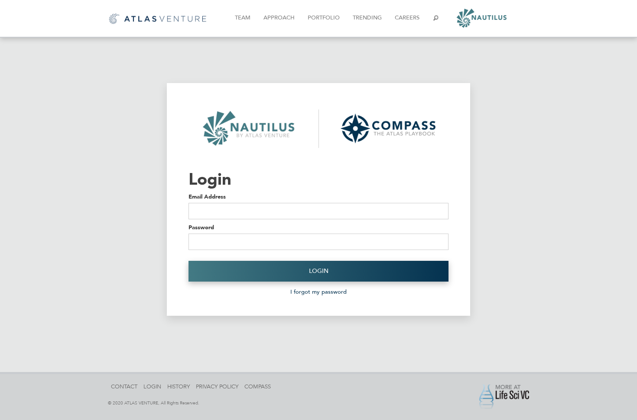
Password (201, 227)
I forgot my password (318, 292)
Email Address (207, 196)
